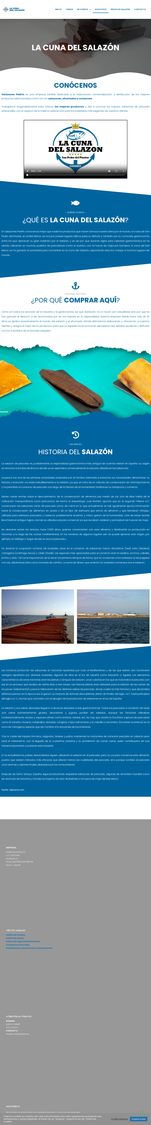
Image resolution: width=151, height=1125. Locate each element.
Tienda (69, 9)
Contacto (140, 9)
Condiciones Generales (17, 945)
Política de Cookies (15, 935)
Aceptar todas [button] (139, 1119)
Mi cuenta (82, 9)
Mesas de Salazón (120, 9)
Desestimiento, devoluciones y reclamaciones (29, 948)
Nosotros (100, 9)
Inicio (58, 9)
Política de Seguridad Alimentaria (23, 941)
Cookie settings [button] (119, 1119)
